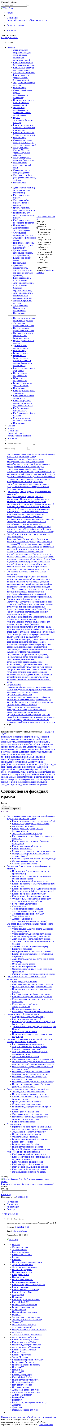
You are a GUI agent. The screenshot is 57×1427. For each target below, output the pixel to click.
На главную (12, 1202)
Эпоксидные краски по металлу (27, 1319)
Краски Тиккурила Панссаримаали (28, 1284)
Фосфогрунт (18, 1294)
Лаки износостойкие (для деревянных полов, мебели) (24, 177)
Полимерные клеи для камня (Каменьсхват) (33, 1081)
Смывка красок (19, 906)
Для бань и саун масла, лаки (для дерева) (24, 171)
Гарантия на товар (20, 1252)
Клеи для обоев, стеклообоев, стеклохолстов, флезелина (25, 470)
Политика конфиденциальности (27, 1262)
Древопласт (17, 1407)
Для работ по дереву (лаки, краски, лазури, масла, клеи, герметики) (24, 142)
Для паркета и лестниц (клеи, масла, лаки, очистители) (24, 190)
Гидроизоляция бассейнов (24, 1304)
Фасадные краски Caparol (24, 1337)
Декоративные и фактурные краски (22, 229)
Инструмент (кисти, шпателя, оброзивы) (31, 951)
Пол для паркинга (20, 1387)
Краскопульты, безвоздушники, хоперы (25, 515)
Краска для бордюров (22, 1375)
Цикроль (16, 1314)
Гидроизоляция (20, 353)
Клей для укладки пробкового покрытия (23, 221)
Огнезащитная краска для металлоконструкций (24, 1325)
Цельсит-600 (18, 1370)
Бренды (11, 425)
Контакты (11, 30)
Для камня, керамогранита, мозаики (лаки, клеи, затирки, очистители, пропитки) (23, 270)
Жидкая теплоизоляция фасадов (25, 467)
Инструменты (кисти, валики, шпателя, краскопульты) (23, 102)
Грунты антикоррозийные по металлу (23, 120)
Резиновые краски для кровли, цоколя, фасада (34, 858)
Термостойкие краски (22, 1264)
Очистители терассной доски (26, 1009)
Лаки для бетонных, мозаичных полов (30, 1114)
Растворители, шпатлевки (26, 521)
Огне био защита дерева (23, 964)
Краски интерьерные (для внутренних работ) (24, 63)
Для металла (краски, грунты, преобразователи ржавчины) (23, 94)
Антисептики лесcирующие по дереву (30, 946)
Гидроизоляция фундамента (25, 1380)
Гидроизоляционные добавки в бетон (23, 384)
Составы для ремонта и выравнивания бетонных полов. (24, 335)
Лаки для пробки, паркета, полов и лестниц (21, 202)
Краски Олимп (19, 1352)
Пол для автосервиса (22, 1385)
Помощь (11, 1209)
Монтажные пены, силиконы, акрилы (22, 419)
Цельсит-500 (18, 1367)
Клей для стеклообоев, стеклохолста (23, 396)
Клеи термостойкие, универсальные (29, 1169)
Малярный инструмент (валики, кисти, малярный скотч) (28, 481)
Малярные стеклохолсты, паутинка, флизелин (31, 477)
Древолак (16, 1405)
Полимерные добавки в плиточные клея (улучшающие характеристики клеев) (29, 644)
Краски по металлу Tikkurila (25, 1339)
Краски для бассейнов (22, 699)
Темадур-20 (17, 1322)
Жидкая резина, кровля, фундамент (29, 1132)
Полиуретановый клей (23, 1382)
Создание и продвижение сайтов (16, 1417)
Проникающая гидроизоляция (20, 374)
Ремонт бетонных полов (23, 1122)
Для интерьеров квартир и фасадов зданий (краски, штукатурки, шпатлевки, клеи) (22, 55)
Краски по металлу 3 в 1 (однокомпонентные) (24, 133)
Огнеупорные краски (22, 1272)
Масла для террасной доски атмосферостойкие (25, 1005)
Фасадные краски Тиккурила (26, 1347)
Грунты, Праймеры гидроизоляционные (30, 703)
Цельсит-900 (18, 1372)
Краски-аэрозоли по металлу (25, 1289)
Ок (51, 1424)
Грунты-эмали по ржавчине (25, 1282)
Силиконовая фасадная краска (27, 486)
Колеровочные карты (22, 1254)
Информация (13, 1207)
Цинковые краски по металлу (26, 1365)
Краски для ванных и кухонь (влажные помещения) (31, 472)
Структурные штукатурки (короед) (23, 234)
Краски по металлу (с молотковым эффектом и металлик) (24, 127)
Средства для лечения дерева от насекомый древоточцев (28, 565)
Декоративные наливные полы (20, 346)
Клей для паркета (20, 1274)
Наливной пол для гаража (24, 1312)
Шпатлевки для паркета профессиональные (32, 597)
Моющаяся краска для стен (25, 1410)
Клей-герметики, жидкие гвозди (21, 409)
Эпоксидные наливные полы (26, 1317)
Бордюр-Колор (19, 1397)
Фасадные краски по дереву (25, 1267)
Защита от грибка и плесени (25, 1056)
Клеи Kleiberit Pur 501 (22, 1377)
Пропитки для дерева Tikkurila (26, 1344)
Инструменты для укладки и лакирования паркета (24, 215)
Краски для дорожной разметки (26, 769)
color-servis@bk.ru (20, 1231)
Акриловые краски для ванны (26, 1392)
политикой (44, 1424)
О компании (12, 18)
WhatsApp (13, 1239)
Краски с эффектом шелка (24, 1031)
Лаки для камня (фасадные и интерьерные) (20, 308)
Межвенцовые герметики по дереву (38, 722)
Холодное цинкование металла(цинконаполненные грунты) (30, 530)
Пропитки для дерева (22, 1269)
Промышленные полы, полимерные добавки (24, 319)
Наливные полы (20, 1277)
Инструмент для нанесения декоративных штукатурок (27, 613)
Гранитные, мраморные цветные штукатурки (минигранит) (24, 245)
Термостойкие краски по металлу (28, 914)
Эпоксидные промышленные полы (23, 324)
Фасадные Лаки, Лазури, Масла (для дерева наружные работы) (22, 151)
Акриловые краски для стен (25, 1390)
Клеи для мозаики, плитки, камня (22, 279)
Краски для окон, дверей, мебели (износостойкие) (21, 77)
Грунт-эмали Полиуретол (24, 1362)
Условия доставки (38, 20)
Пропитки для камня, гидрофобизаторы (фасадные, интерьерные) (27, 653)
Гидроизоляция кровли (23, 1307)
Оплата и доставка (15, 25)
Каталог (11, 47)
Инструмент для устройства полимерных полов (29, 670)
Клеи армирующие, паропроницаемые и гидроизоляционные (23, 403)
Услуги (10, 13)
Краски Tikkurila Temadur (24, 1350)
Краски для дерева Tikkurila (25, 1342)
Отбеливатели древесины (25, 564)
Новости (11, 20)
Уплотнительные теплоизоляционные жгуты (28, 569)
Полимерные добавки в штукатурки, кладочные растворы (29, 1077)
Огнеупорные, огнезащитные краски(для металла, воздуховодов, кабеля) (30, 519)
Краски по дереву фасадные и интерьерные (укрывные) (30, 557)
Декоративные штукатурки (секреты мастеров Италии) (23, 253)
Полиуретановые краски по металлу (29, 1329)
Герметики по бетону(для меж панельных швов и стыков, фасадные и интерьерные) (22, 360)
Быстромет (17, 1400)
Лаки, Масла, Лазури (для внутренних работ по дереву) (31, 560)
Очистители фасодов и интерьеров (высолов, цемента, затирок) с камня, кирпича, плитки (28, 637)
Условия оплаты (22, 20)
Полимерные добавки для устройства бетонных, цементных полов (27, 678)
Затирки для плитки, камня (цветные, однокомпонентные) (23, 295)
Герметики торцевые (23, 554)
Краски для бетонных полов (25, 1112)
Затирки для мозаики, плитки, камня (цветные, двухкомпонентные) (28, 624)
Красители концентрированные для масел (32, 996)
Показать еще (19, 87)
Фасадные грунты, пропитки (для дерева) (23, 158)
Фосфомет (17, 1332)
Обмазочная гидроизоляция (20, 379)
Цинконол (17, 1297)
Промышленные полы (22, 1279)
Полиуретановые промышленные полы (23, 329)
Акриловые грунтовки (24, 72)
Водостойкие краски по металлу (27, 1360)
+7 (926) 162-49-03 (9, 37)
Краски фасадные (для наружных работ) (23, 68)
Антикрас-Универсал (22, 1395)
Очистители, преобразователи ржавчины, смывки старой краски (22, 111)
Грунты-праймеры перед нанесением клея (24, 209)
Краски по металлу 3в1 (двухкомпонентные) (28, 510)
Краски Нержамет (20, 1287)
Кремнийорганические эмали (26, 1299)
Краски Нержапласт (21, 1355)
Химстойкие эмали (33, 529)
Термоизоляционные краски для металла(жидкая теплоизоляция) (25, 525)
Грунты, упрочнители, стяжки (37, 667)
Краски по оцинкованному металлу (27, 512)
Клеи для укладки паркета (19, 577)
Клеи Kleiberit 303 (20, 1302)
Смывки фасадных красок (24, 863)
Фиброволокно (19, 1309)
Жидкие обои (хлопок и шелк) (26, 1019)
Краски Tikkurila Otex (22, 1292)
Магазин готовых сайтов (44, 1417)
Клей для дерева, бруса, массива (28, 717)
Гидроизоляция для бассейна (25, 1144)
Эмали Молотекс (20, 1357)
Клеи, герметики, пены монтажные (23, 707)
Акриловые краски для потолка (27, 1334)
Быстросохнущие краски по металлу (29, 1402)
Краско (7, 806)
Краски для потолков (35, 476)
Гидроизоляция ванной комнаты (30, 702)
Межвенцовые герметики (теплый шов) (22, 165)
